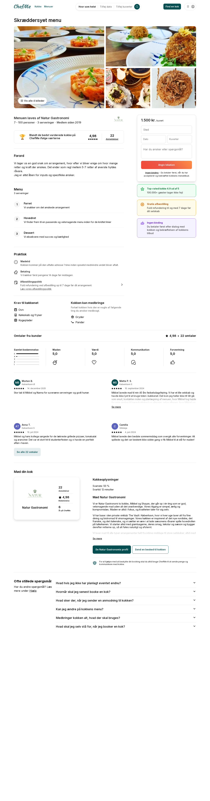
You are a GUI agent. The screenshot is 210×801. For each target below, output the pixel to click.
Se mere (116, 406)
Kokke (38, 6)
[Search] (137, 7)
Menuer (48, 6)
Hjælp (33, 590)
